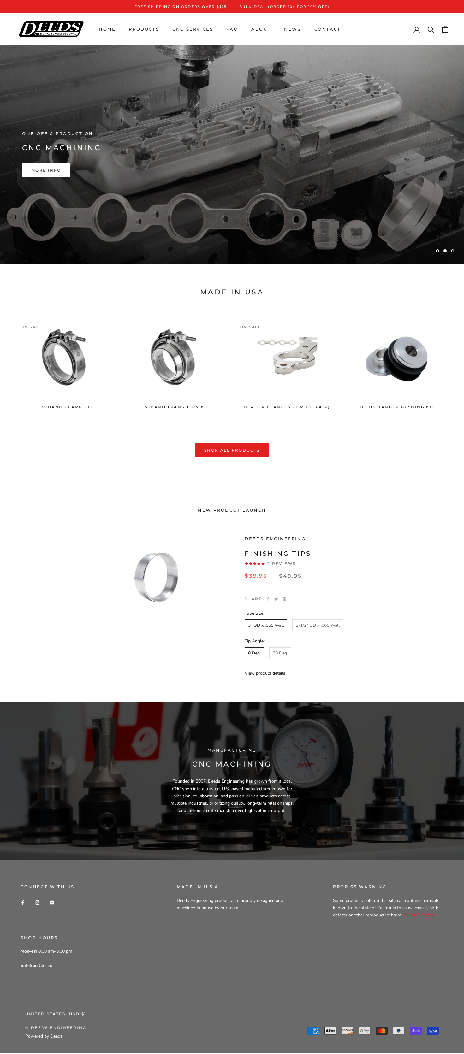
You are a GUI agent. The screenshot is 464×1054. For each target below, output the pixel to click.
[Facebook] (268, 599)
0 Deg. (254, 653)
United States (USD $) (55, 1013)
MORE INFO (46, 170)
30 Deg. (280, 653)
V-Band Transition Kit (177, 407)
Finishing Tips (278, 553)
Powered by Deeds (43, 1036)
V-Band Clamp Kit (67, 407)
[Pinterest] (284, 599)
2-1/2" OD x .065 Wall (318, 625)
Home (107, 29)
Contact (327, 29)
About (261, 29)
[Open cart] (445, 29)
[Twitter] (276, 599)
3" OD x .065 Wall (266, 625)
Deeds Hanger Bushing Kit (396, 407)
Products (144, 29)
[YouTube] (52, 902)
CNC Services (192, 29)
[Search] (431, 29)
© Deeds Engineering (55, 1027)
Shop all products (232, 450)
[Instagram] (37, 902)
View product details (265, 673)
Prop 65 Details (418, 915)
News (292, 29)
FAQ (232, 29)
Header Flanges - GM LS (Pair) (287, 407)
